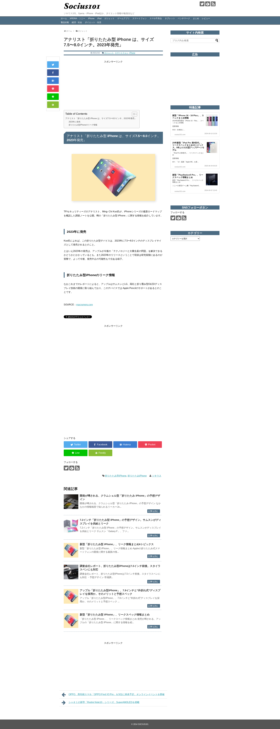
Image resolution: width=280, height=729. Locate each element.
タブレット (170, 18)
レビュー (206, 18)
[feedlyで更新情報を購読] (207, 3)
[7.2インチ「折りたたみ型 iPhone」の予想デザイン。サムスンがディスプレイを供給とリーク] (71, 526)
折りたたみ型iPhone (115, 476)
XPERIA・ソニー (77, 18)
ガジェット (109, 18)
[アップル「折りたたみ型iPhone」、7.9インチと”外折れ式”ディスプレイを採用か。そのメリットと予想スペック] (71, 596)
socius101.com (180, 134)
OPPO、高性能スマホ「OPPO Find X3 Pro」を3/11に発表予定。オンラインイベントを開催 (116, 694)
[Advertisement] (113, 84)
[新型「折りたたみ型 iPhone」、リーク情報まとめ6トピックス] (71, 550)
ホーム (64, 18)
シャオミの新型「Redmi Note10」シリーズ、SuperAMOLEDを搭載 (104, 702)
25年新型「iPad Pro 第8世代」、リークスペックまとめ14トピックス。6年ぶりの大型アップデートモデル (188, 146)
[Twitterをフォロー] (202, 3)
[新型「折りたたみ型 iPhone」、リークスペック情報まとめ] (71, 620)
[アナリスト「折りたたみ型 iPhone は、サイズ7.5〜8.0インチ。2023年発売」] (53, 80)
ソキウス (156, 476)
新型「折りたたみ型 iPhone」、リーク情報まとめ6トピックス (117, 544)
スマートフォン (139, 18)
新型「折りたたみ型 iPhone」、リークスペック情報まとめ (115, 614)
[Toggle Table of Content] (133, 114)
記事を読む (153, 511)
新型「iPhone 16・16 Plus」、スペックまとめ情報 (188, 116)
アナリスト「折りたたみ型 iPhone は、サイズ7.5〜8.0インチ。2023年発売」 (100, 118)
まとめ (196, 18)
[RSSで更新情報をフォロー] (213, 3)
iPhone (91, 18)
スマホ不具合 (156, 18)
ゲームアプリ (123, 18)
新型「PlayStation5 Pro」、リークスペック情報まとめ (187, 176)
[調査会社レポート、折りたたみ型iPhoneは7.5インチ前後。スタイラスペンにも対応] (71, 572)
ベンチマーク (184, 18)
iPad (99, 18)
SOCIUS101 (143, 724)
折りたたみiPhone (137, 476)
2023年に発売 (74, 122)
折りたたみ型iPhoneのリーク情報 (83, 125)
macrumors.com (84, 304)
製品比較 (65, 22)
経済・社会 (77, 22)
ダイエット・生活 (93, 22)
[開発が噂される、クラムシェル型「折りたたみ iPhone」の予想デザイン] (71, 501)
